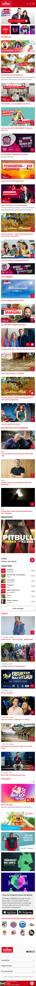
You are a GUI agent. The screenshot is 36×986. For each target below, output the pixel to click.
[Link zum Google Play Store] (25, 912)
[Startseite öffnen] (6, 3)
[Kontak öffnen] (27, 3)
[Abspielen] (32, 983)
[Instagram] (33, 952)
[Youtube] (27, 952)
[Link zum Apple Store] (9, 912)
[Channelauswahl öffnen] (30, 3)
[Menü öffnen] (33, 3)
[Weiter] (34, 782)
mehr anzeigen (18, 608)
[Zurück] (30, 782)
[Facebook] (30, 952)
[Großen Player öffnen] (27, 983)
